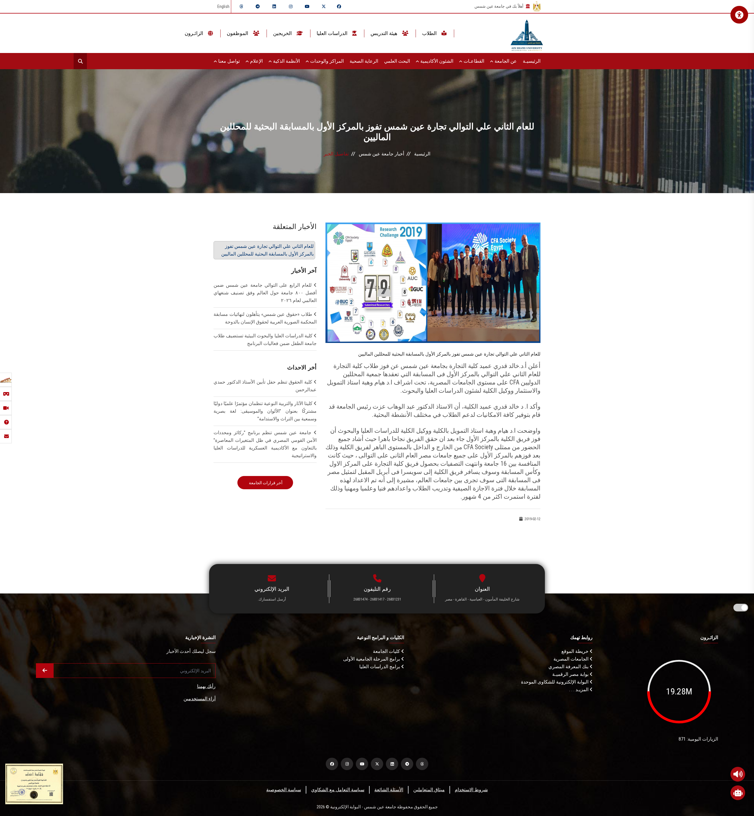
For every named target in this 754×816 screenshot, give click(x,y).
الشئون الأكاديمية (436, 61)
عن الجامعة (505, 61)
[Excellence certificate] (34, 783)
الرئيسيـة (531, 61)
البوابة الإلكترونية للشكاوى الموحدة (555, 682)
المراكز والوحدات (326, 61)
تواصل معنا (228, 61)
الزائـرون (194, 33)
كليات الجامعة (387, 651)
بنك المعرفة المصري (569, 666)
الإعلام (256, 61)
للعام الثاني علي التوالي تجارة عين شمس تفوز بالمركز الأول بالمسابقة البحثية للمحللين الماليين (267, 250)
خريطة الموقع (575, 651)
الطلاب (430, 33)
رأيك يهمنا (206, 686)
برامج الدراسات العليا (380, 666)
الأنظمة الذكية (286, 61)
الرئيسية (422, 154)
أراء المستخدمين (199, 698)
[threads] (241, 6)
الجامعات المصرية (571, 659)
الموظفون (238, 33)
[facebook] (339, 6)
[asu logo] (526, 33)
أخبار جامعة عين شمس (381, 154)
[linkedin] (274, 6)
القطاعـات (473, 61)
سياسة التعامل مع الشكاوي (337, 789)
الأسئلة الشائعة (388, 789)
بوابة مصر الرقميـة (571, 674)
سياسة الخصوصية (283, 789)
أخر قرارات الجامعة (265, 482)
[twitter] (323, 6)
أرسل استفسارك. (272, 599)
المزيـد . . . (579, 689)
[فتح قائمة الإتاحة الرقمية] (739, 15)
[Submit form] (45, 670)
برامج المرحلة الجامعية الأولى (372, 659)
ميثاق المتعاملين (429, 789)
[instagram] (290, 6)
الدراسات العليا (333, 33)
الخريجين (283, 33)
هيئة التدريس (385, 33)
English (223, 6)
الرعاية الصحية (364, 61)
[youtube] (307, 6)
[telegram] (257, 6)
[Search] (80, 61)
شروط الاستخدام (471, 789)
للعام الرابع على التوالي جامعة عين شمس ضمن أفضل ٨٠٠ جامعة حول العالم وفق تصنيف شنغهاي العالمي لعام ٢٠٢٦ (265, 292)
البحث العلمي (397, 61)
